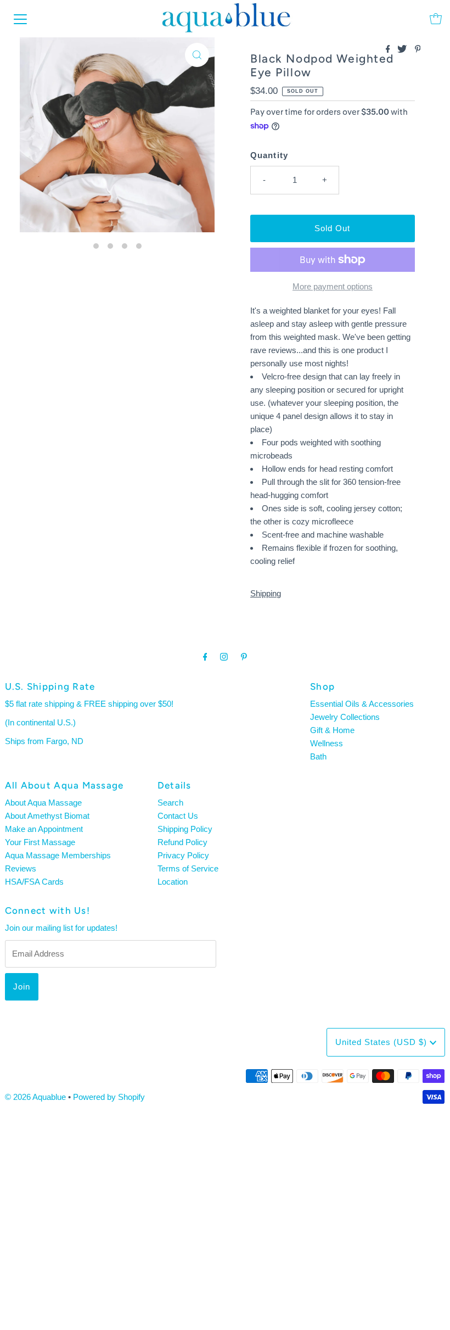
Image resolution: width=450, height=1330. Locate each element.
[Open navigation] (20, 18)
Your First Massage (40, 842)
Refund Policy (182, 842)
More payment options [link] (332, 286)
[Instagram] (224, 656)
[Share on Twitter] (403, 49)
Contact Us (178, 815)
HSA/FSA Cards (34, 881)
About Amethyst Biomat (47, 815)
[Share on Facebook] (389, 49)
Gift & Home (332, 730)
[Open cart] (436, 18)
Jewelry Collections (345, 717)
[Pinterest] (244, 656)
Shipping (265, 593)
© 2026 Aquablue (35, 1097)
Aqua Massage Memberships (58, 855)
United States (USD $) (382, 1042)
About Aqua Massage (43, 802)
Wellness (326, 743)
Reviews (20, 868)
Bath (318, 756)
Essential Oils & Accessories (362, 703)
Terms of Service (188, 868)
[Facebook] (205, 656)
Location (173, 881)
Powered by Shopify (109, 1097)
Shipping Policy (185, 829)
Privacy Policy (183, 855)
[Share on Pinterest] (418, 49)
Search (170, 802)
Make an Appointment (44, 829)
